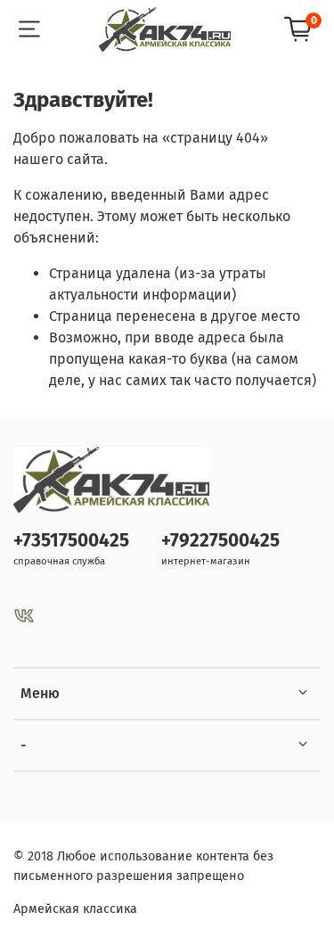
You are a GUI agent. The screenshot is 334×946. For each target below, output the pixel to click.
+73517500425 (71, 541)
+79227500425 (220, 541)
